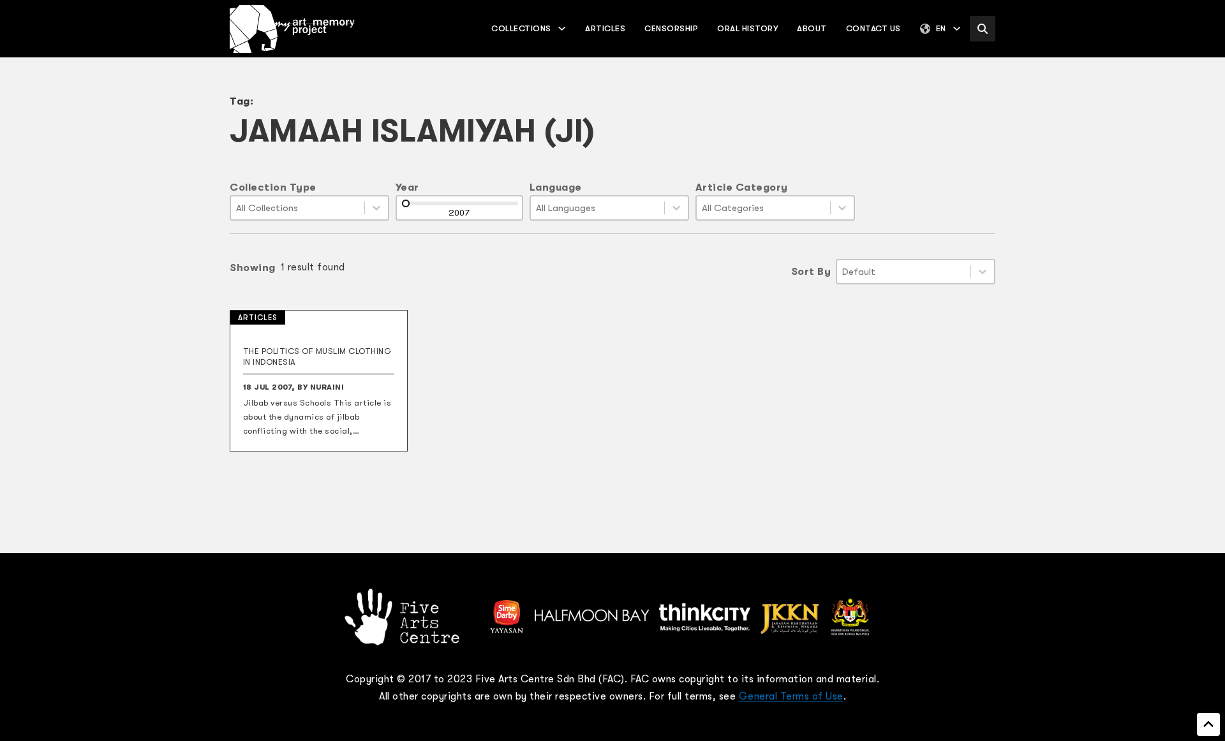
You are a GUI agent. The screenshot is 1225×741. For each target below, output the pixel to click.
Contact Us (873, 28)
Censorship (671, 28)
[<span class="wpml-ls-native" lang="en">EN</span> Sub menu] (957, 28)
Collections (521, 28)
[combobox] (297, 207)
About (812, 28)
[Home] (292, 29)
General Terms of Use (791, 696)
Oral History (747, 28)
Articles (605, 28)
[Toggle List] (376, 207)
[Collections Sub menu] (562, 28)
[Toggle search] (982, 28)
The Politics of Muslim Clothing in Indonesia (317, 356)
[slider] (406, 203)
